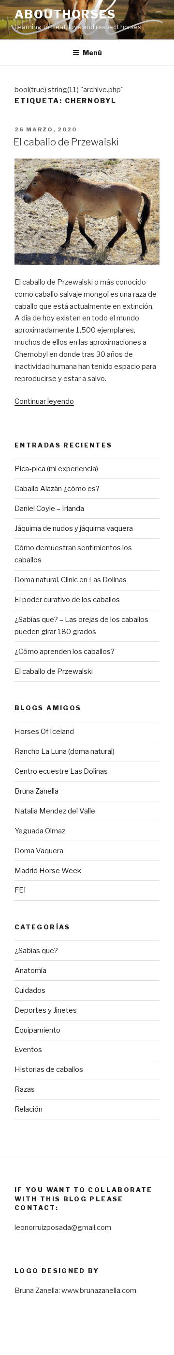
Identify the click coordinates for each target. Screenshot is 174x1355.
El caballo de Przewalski (66, 142)
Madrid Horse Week (47, 870)
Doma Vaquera (38, 850)
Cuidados (29, 990)
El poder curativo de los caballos (67, 599)
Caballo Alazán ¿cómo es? (57, 488)
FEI (20, 890)
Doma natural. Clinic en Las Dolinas (70, 579)
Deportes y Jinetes (45, 1010)
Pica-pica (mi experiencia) (56, 468)
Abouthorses (65, 14)
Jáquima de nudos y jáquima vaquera (73, 528)
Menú (92, 52)
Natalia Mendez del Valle (54, 811)
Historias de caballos (48, 1069)
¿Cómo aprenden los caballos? (64, 651)
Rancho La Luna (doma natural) (64, 751)
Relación (28, 1109)
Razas (24, 1089)
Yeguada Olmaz (39, 831)
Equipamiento (37, 1030)
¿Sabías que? (36, 950)
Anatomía (30, 970)
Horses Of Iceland (44, 731)
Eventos (28, 1049)
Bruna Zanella (36, 791)
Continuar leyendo (44, 401)
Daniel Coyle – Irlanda (49, 508)
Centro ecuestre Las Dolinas (61, 771)
